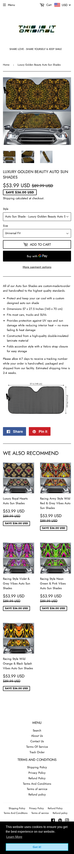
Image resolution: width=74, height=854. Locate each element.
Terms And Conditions (37, 784)
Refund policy (37, 794)
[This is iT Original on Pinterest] (60, 821)
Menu (11, 5)
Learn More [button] (14, 837)
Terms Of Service (37, 747)
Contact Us (37, 741)
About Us (37, 736)
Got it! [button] (37, 847)
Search (37, 730)
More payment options (37, 267)
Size (5, 226)
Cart (48, 5)
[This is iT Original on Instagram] (67, 821)
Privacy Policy (37, 773)
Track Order (37, 752)
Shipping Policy (37, 767)
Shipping (9, 198)
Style (5, 209)
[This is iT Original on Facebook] (53, 821)
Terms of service (37, 789)
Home (6, 65)
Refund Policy (37, 778)
